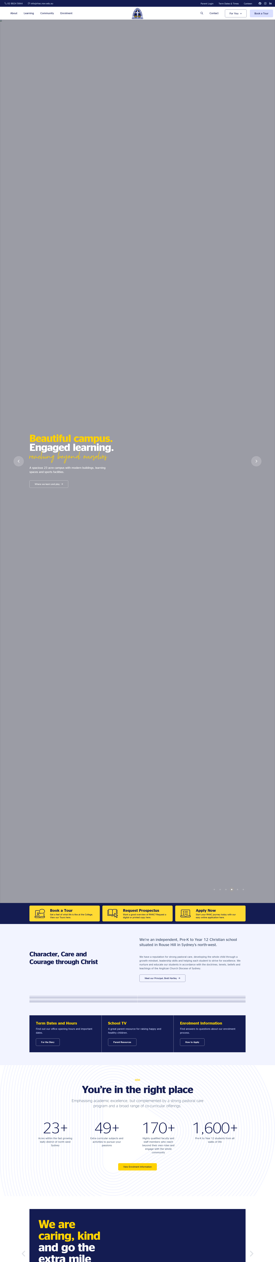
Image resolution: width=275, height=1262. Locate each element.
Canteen (248, 3)
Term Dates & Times (229, 3)
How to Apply (192, 1042)
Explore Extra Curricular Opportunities (54, 486)
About (13, 13)
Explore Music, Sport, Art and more (165, 1001)
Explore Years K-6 (156, 997)
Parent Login (207, 3)
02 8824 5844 (15, 3)
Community (47, 13)
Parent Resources (122, 1042)
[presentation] (19, 461)
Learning (29, 13)
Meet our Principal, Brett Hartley (161, 978)
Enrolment (66, 13)
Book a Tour (261, 13)
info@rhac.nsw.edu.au (41, 3)
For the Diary (47, 1042)
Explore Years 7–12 (49, 1001)
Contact (214, 13)
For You (234, 13)
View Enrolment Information (137, 1166)
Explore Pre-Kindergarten (52, 997)
